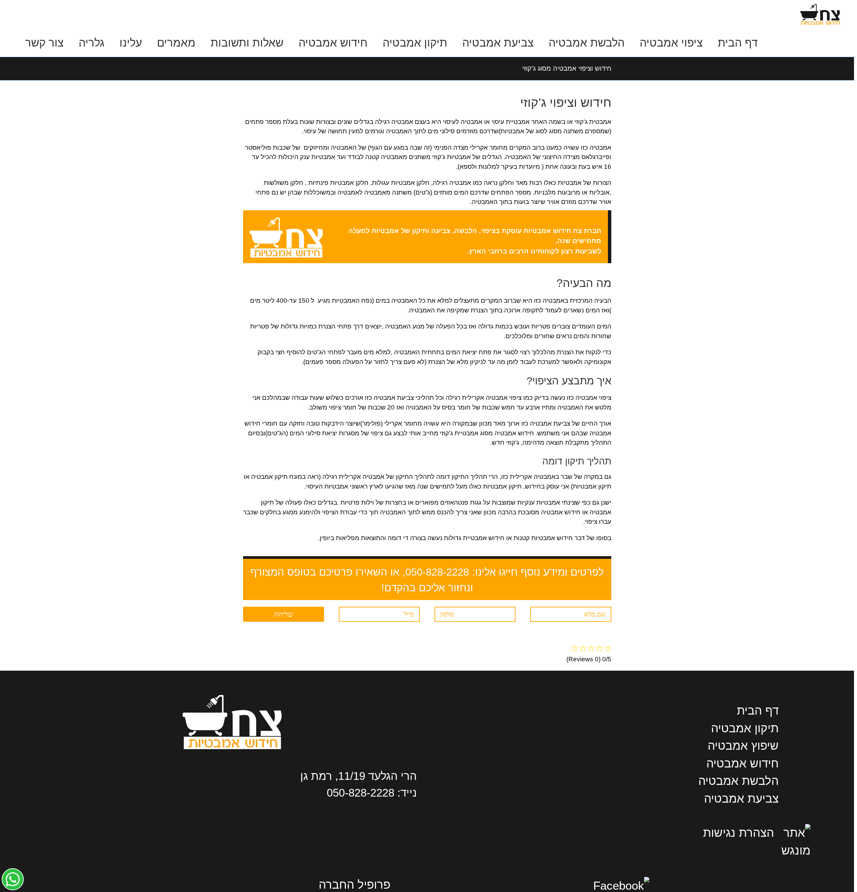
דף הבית (758, 710)
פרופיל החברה (354, 884)
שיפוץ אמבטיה (743, 745)
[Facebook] (621, 885)
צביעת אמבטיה (741, 798)
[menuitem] (730, 43)
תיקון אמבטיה (745, 728)
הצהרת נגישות (738, 832)
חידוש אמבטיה (742, 763)
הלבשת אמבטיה (738, 780)
